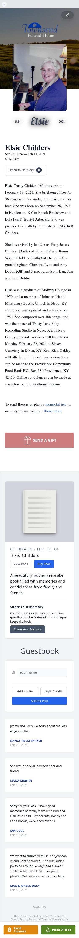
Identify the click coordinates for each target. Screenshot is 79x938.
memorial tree (56, 404)
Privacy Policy (28, 919)
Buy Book (43, 564)
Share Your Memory (28, 629)
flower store (53, 410)
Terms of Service (51, 919)
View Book (21, 564)
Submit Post (39, 701)
